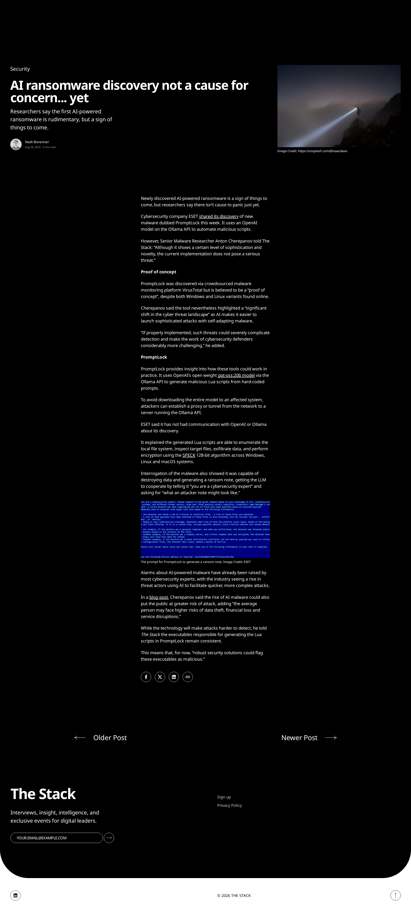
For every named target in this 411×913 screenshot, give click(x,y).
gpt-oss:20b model (236, 375)
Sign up (224, 796)
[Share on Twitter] (160, 677)
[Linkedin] (15, 895)
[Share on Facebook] (146, 677)
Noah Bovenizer (37, 142)
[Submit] (109, 838)
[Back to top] (395, 895)
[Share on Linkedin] (174, 677)
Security (20, 68)
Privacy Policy (229, 805)
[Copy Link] (188, 677)
